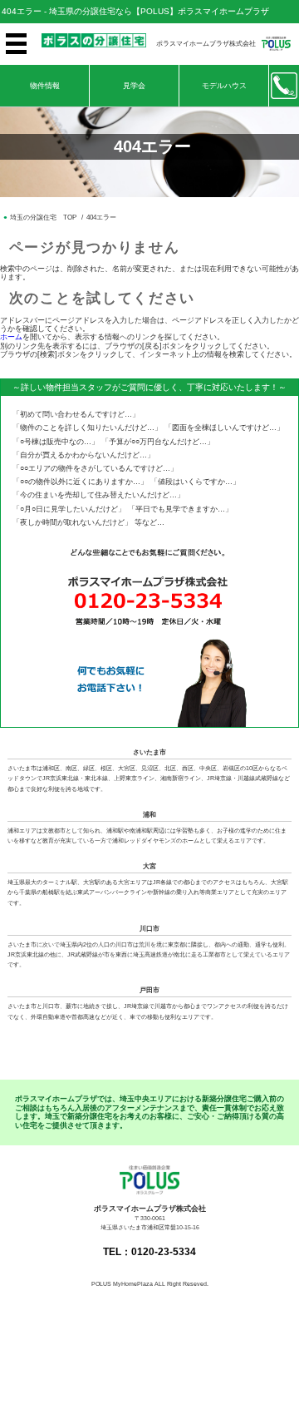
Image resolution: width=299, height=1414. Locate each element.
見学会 (134, 86)
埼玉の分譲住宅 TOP (43, 217)
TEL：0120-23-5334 (149, 1252)
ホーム (11, 337)
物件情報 (45, 86)
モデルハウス (224, 86)
